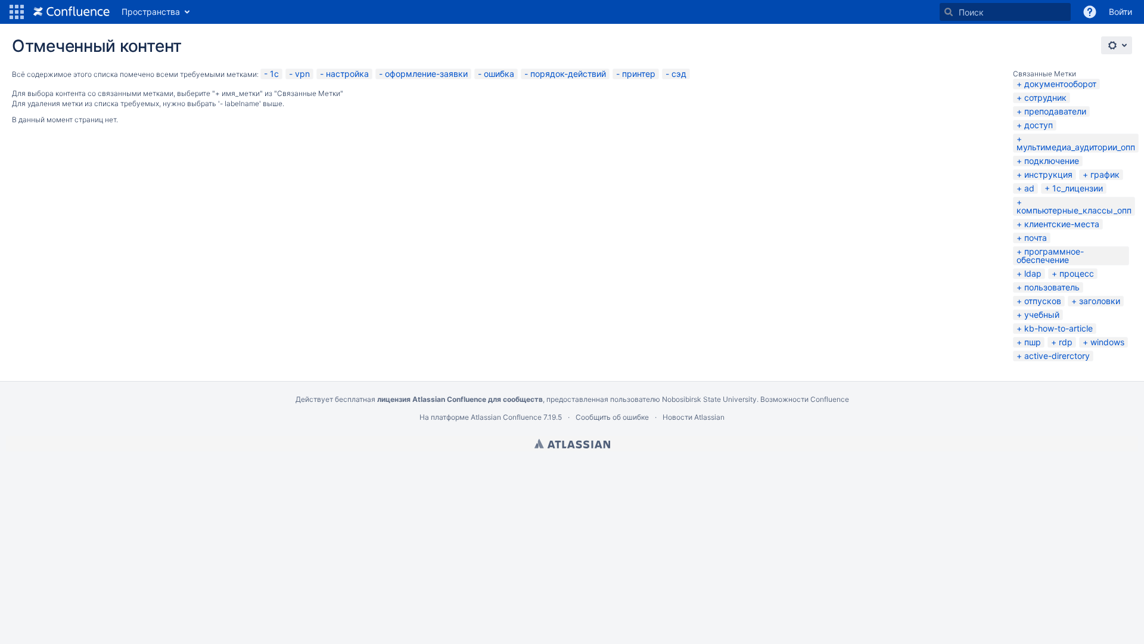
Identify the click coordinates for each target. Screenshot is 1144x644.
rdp (1065, 342)
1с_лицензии (1077, 188)
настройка (347, 74)
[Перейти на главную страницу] (71, 12)
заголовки (1099, 301)
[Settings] (1116, 45)
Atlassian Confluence (506, 417)
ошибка (499, 74)
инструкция (1048, 174)
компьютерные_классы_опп (1073, 210)
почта (1035, 238)
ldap (1033, 273)
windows (1107, 342)
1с (274, 74)
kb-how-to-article (1058, 328)
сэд (679, 74)
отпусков (1042, 301)
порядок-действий (568, 74)
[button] (16, 12)
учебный (1041, 314)
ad (1029, 188)
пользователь (1052, 287)
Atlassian (572, 443)
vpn (302, 74)
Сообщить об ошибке (612, 417)
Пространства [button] (151, 12)
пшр (1032, 342)
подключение (1051, 161)
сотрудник (1045, 97)
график (1105, 174)
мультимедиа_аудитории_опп (1075, 147)
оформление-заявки (426, 74)
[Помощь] (1090, 12)
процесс (1076, 273)
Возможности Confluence (804, 399)
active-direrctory (1057, 356)
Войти (1120, 12)
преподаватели (1055, 111)
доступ (1038, 125)
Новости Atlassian (694, 417)
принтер (638, 74)
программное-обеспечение (1050, 255)
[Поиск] (948, 12)
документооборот (1060, 84)
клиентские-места (1061, 224)
